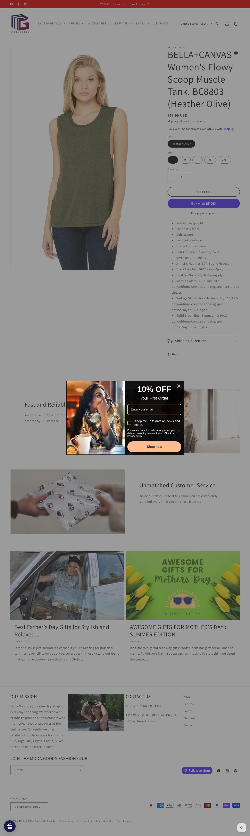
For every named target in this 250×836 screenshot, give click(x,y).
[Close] (179, 386)
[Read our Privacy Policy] (179, 430)
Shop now (154, 446)
